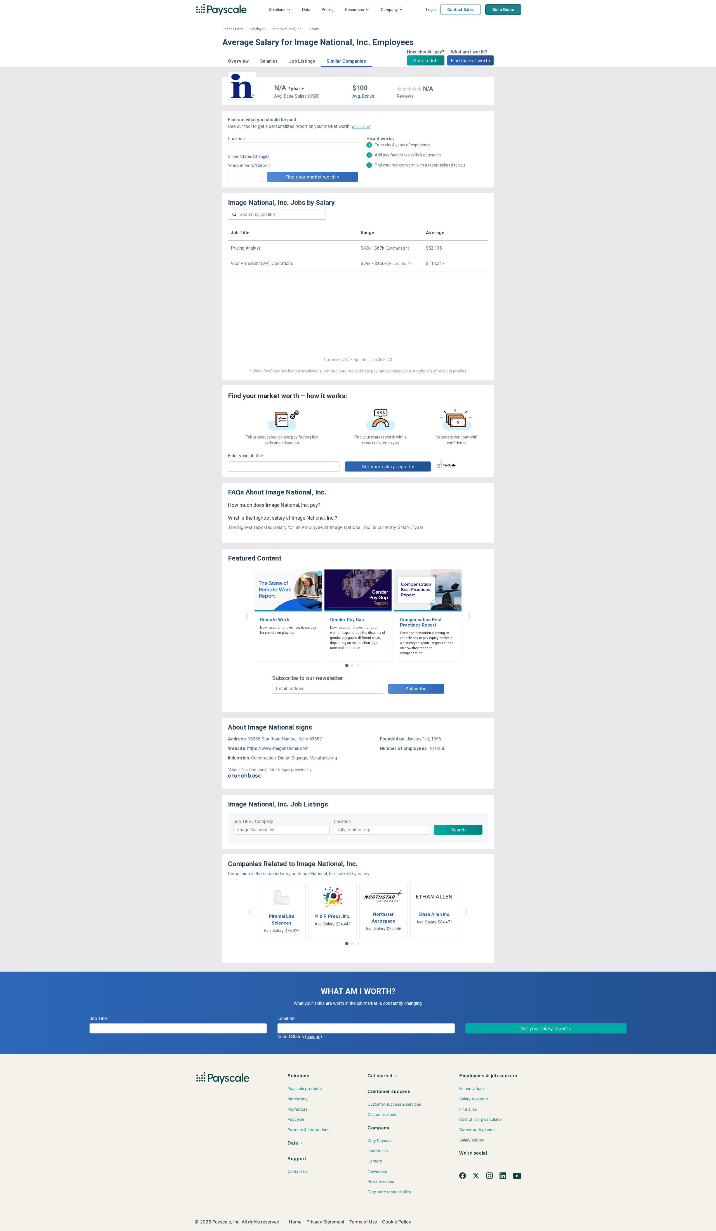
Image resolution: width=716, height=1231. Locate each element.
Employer (257, 29)
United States (232, 29)
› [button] (469, 615)
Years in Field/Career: (249, 165)
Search (458, 830)
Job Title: (99, 1018)
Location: (237, 138)
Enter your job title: (246, 455)
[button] (238, 60)
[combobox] (293, 147)
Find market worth (470, 60)
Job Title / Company (253, 821)
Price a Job (426, 60)
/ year (294, 88)
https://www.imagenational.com (277, 748)
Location (342, 821)
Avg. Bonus (363, 96)
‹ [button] (247, 615)
